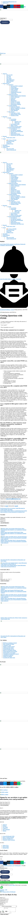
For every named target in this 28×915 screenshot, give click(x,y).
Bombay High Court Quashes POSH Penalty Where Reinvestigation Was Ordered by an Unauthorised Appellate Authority (13, 533)
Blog (4, 309)
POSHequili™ (18, 865)
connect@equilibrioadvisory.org (10, 856)
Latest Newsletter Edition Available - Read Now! (10, 279)
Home (1, 309)
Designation (2, 902)
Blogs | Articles (11, 309)
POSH (6, 309)
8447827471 (5, 859)
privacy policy (12, 885)
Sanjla (6, 506)
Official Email (3, 899)
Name (1, 519)
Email (1, 521)
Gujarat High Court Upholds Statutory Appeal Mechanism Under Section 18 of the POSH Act (13, 566)
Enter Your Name (4, 802)
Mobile (1, 903)
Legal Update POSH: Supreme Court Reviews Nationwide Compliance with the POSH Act (12, 245)
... (9, 819)
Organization (3, 900)
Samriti (16, 506)
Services (2, 904)
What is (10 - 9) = (4, 579)
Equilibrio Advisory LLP (9, 865)
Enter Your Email (4, 803)
